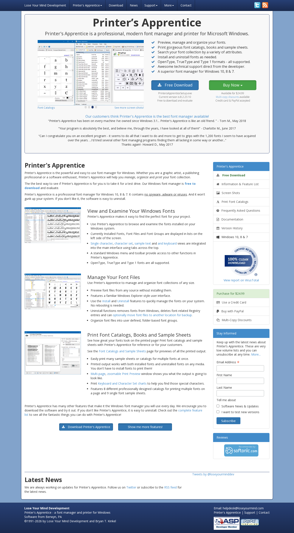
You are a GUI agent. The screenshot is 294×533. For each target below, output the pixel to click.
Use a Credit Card (234, 302)
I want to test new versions (240, 412)
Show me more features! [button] (145, 427)
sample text (143, 243)
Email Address (228, 362)
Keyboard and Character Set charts (122, 383)
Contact (186, 5)
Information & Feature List (240, 184)
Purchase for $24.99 (230, 293)
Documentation (232, 219)
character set (124, 243)
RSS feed (170, 487)
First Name (224, 375)
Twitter (131, 487)
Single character (102, 243)
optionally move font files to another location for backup (152, 315)
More (168, 5)
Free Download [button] (178, 85)
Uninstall (123, 301)
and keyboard (167, 243)
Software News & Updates (240, 406)
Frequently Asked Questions (240, 210)
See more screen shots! (129, 107)
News (134, 5)
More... (256, 354)
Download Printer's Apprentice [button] (88, 427)
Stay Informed (226, 333)
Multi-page (98, 374)
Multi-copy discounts (227, 97)
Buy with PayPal (232, 311)
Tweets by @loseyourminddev (213, 474)
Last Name (224, 387)
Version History (232, 228)
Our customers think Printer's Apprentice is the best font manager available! (147, 116)
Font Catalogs (46, 107)
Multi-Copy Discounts (237, 320)
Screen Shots (231, 193)
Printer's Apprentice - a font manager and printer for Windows (67, 512)
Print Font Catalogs (234, 202)
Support (149, 5)
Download (116, 5)
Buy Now (231, 85)
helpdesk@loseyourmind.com (243, 508)
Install (106, 301)
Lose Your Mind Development (45, 4)
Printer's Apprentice (86, 5)
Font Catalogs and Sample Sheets (122, 351)
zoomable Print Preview (123, 374)
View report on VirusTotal (241, 280)
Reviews (222, 437)
